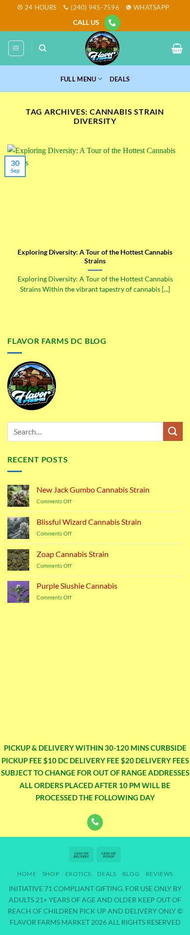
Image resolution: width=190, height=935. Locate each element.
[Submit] (173, 431)
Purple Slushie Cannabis (77, 585)
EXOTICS (78, 873)
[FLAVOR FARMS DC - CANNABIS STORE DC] (102, 48)
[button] (16, 48)
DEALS (120, 79)
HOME (26, 873)
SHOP (50, 873)
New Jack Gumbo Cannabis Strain (93, 489)
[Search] (42, 48)
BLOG (130, 873)
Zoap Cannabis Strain (73, 553)
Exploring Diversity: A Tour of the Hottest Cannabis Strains (95, 256)
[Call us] (112, 23)
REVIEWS (159, 873)
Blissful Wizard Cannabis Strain (89, 521)
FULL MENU (78, 79)
